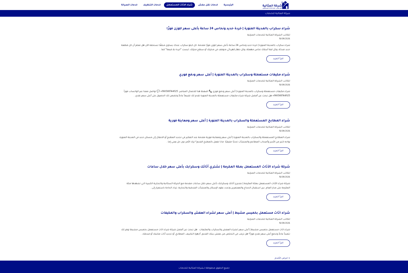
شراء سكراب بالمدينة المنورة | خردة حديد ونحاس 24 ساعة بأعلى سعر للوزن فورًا (228, 29)
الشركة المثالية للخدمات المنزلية (264, 35)
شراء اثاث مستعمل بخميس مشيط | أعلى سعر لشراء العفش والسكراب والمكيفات (225, 213)
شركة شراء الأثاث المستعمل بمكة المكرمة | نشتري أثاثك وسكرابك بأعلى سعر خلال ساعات (218, 167)
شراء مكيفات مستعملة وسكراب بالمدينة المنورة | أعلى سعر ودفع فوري (234, 75)
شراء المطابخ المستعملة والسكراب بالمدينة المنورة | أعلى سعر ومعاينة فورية (229, 121)
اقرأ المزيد (278, 59)
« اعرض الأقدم (282, 258)
